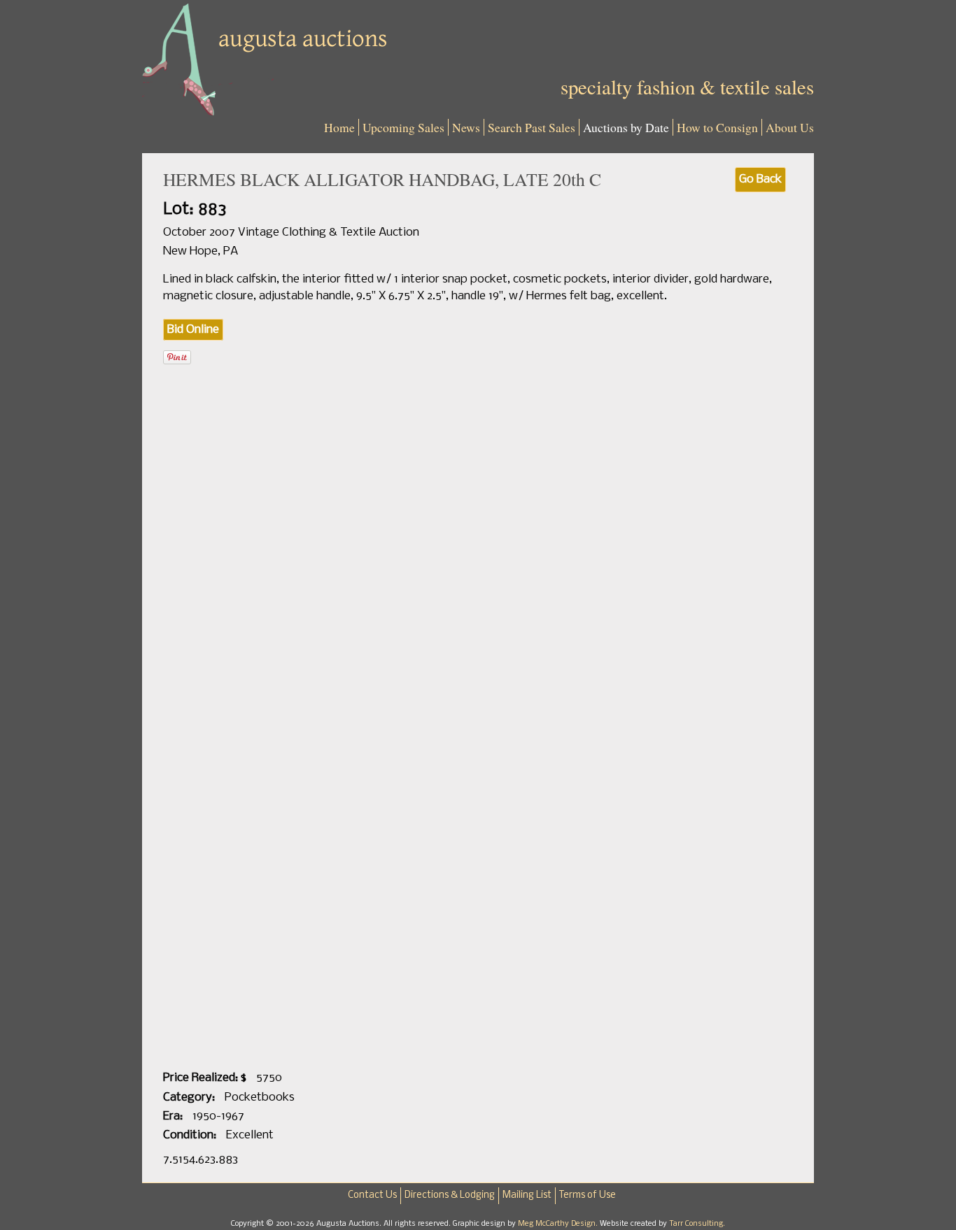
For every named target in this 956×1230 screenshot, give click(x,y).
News (466, 127)
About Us (790, 127)
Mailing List (526, 1195)
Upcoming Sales (403, 127)
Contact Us (372, 1195)
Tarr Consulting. (697, 1224)
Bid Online (193, 329)
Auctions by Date (626, 127)
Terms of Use (587, 1195)
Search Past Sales (531, 127)
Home (339, 127)
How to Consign (717, 127)
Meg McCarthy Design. (559, 1224)
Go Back (760, 179)
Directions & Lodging (450, 1195)
